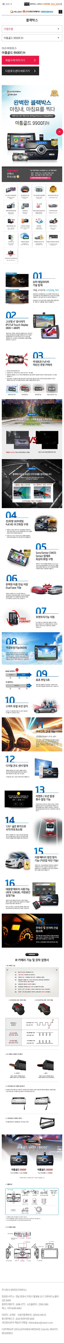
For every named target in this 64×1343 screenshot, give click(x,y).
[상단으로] (59, 131)
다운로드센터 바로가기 (17, 71)
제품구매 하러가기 (15, 60)
